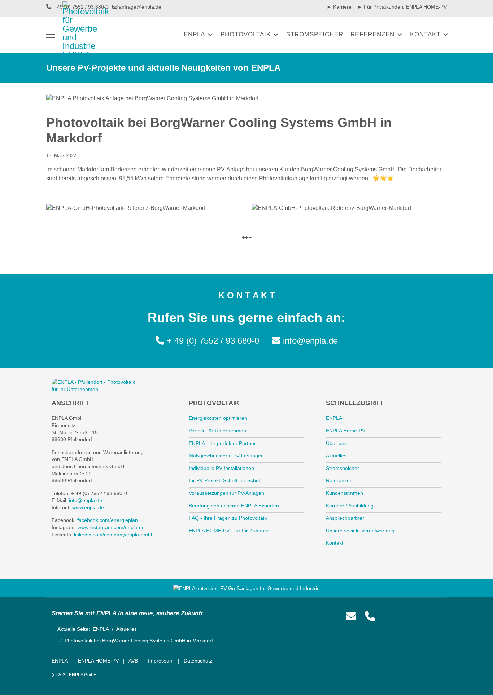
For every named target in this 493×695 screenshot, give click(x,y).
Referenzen (372, 34)
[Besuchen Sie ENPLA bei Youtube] (421, 616)
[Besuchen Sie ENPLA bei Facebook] (388, 616)
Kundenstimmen (344, 493)
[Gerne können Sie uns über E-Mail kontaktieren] (351, 616)
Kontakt (425, 34)
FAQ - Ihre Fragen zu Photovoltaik (228, 518)
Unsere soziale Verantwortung (360, 530)
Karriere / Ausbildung (350, 506)
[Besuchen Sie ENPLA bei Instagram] (404, 616)
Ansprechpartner (345, 518)
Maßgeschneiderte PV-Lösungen (226, 455)
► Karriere (339, 7)
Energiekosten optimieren (218, 418)
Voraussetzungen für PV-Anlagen (226, 493)
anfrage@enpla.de (140, 7)
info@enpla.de (310, 341)
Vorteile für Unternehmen (217, 431)
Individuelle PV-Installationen (221, 468)
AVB (133, 661)
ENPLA (194, 34)
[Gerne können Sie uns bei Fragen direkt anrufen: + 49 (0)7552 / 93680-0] (370, 616)
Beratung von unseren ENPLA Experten (234, 506)
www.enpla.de (88, 507)
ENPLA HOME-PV (98, 661)
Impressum (161, 661)
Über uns (336, 443)
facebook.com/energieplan (107, 520)
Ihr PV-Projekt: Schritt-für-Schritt (225, 480)
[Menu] (50, 35)
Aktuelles (336, 455)
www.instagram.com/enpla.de (111, 527)
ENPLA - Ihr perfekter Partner (222, 443)
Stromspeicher (314, 34)
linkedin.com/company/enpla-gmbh (114, 534)
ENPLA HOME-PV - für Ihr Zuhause (229, 530)
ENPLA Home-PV (345, 431)
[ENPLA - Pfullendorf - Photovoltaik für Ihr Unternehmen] (96, 386)
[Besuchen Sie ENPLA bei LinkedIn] (437, 616)
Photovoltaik (246, 34)
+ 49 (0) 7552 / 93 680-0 (213, 341)
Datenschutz (198, 661)
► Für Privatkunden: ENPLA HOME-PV (402, 7)
